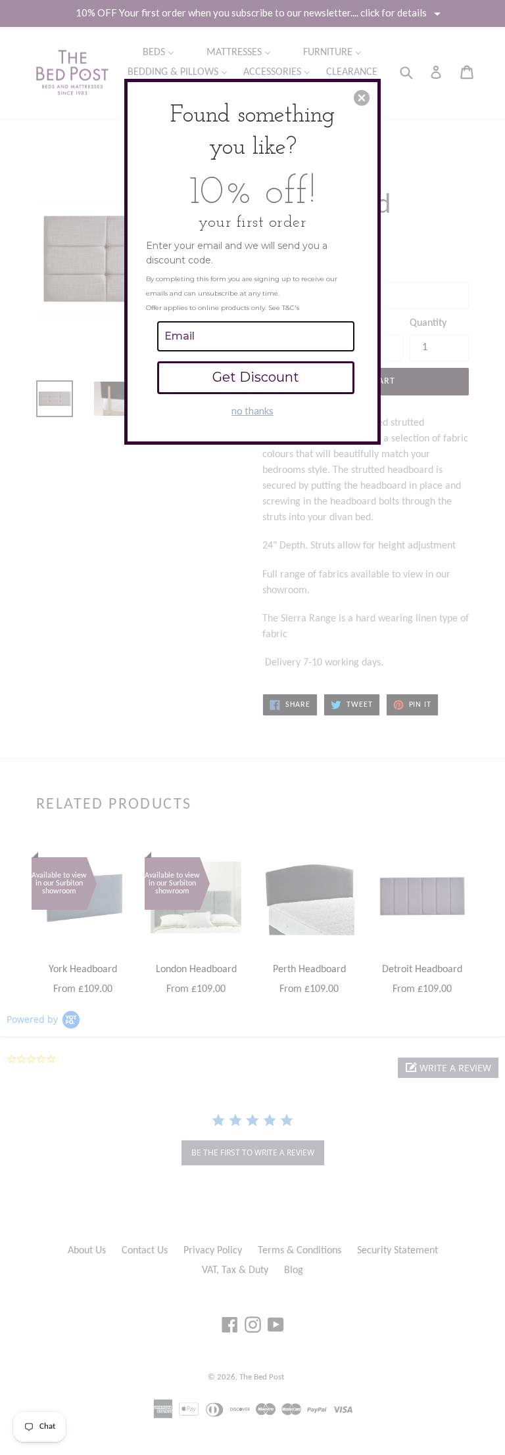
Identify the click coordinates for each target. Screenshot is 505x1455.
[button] (362, 98)
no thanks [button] (252, 410)
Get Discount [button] (255, 377)
